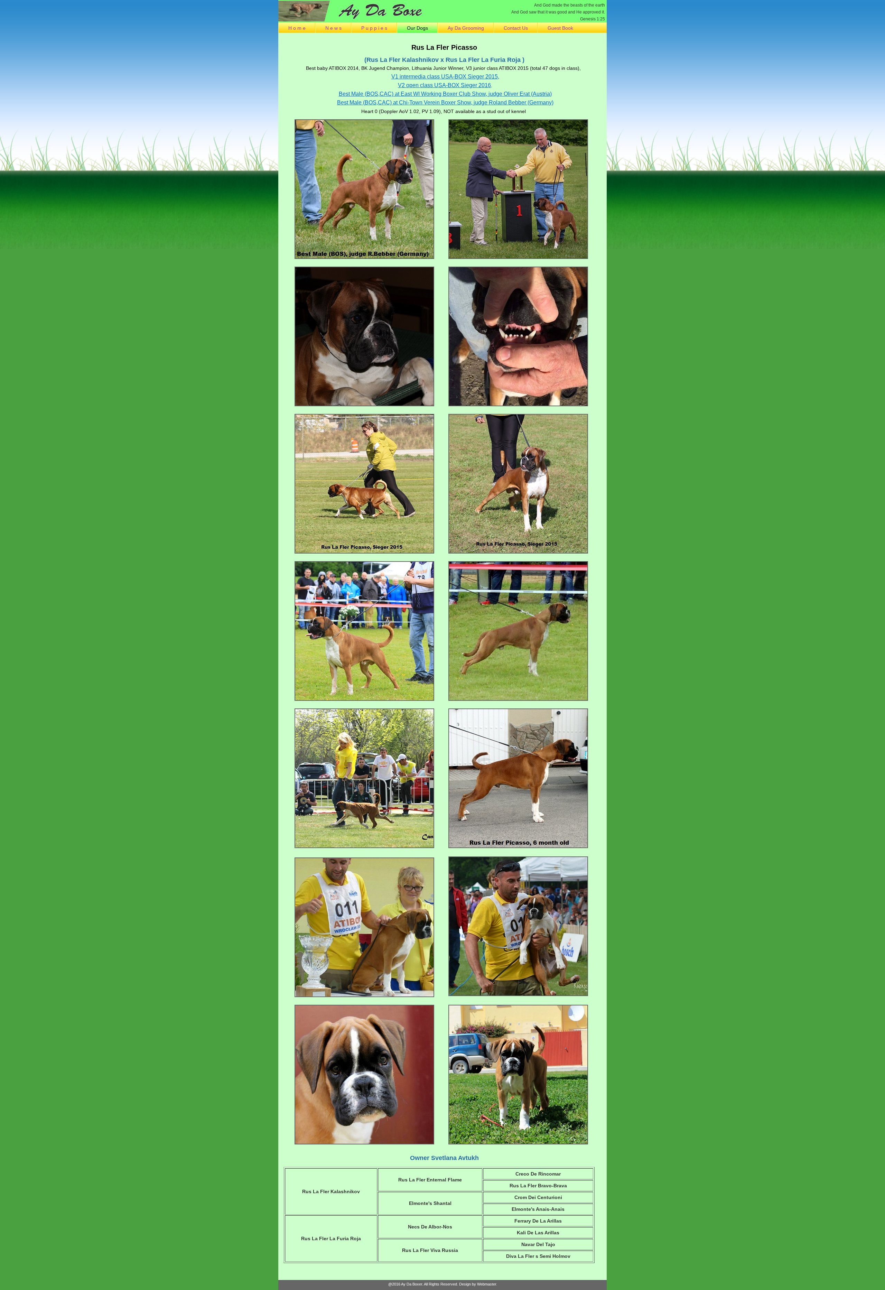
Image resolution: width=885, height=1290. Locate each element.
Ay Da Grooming (466, 28)
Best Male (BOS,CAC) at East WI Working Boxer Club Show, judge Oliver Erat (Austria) (445, 94)
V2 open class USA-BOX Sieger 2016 (444, 85)
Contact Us (516, 28)
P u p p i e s (374, 28)
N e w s (333, 28)
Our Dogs (417, 28)
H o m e (297, 28)
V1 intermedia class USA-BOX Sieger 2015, (445, 77)
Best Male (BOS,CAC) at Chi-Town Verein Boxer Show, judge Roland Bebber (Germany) (445, 102)
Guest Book (560, 28)
